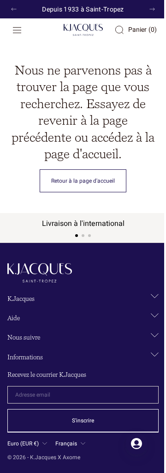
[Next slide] (152, 9)
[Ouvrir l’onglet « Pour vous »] (130, 444)
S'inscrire (80, 420)
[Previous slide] (13, 9)
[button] (17, 30)
